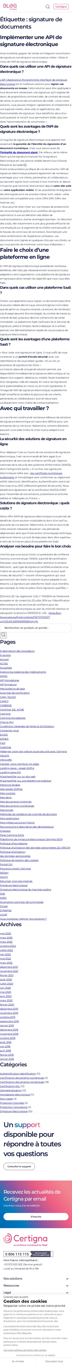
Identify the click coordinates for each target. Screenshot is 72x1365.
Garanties (5, 747)
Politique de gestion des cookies (19, 860)
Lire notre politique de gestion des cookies (24, 1350)
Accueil (4, 659)
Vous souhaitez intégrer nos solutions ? (23, 918)
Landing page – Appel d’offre (17, 768)
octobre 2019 (7, 1017)
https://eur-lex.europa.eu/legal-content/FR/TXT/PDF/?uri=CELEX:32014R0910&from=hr (31, 617)
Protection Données (12, 1103)
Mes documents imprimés (15, 801)
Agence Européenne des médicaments (23, 672)
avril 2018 (5, 1050)
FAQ (2, 743)
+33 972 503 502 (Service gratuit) (22, 1264)
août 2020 (6, 979)
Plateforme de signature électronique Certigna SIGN (31, 839)
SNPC (3, 897)
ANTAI (3, 676)
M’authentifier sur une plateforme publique (25, 780)
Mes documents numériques (17, 805)
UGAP (3, 914)
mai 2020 (5, 992)
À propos (5, 655)
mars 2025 (6, 941)
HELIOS (4, 755)
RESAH (4, 872)
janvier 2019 (7, 1025)
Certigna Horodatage (12, 718)
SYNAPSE (6, 910)
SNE (2, 893)
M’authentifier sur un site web (17, 776)
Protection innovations (13, 1107)
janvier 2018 (7, 1059)
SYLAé (4, 906)
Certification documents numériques (22, 1077)
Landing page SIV (10, 772)
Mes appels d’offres (11, 789)
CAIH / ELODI (8, 697)
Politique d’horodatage (13, 843)
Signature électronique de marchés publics (25, 889)
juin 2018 (5, 1046)
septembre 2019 (9, 1021)
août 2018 (5, 1042)
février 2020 (7, 1004)
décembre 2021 (9, 967)
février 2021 (6, 975)
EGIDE (4, 734)
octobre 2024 (8, 946)
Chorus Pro (6, 722)
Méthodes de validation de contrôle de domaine (28, 814)
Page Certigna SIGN (12, 835)
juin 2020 (5, 987)
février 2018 (7, 1054)
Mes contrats (7, 793)
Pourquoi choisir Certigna (15, 868)
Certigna (61, 6)
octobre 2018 (7, 1038)
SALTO (4, 877)
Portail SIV (6, 864)
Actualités (6, 667)
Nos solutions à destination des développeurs (27, 826)
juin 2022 (5, 954)
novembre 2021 (9, 971)
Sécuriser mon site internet (16, 881)
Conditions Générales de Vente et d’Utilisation (27, 726)
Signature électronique (13, 885)
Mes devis (6, 797)
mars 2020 (6, 1000)
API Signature (8, 684)
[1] (25, 165)
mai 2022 (5, 958)
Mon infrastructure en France (17, 822)
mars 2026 (6, 937)
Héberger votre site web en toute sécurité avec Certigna (33, 751)
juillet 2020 (6, 983)
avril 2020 (6, 996)
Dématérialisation (10, 1090)
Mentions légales (10, 785)
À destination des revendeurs (17, 651)
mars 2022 (6, 962)
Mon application (9, 818)
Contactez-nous (9, 730)
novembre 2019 (9, 1013)
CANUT (4, 701)
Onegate (5, 831)
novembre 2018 (9, 1033)
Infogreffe (6, 759)
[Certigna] (9, 6)
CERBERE (6, 705)
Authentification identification (18, 1073)
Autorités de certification (15, 692)
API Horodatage (9, 680)
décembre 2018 (9, 1029)
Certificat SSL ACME (12, 709)
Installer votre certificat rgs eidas (19, 764)
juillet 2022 (6, 950)
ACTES (4, 663)
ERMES (4, 738)
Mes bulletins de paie (12, 688)
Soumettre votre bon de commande (21, 902)
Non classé (6, 1098)
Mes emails (6, 810)
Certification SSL (10, 1086)
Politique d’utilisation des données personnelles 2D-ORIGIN (35, 847)
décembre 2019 (9, 1008)
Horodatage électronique (15, 1094)
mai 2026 (5, 933)
